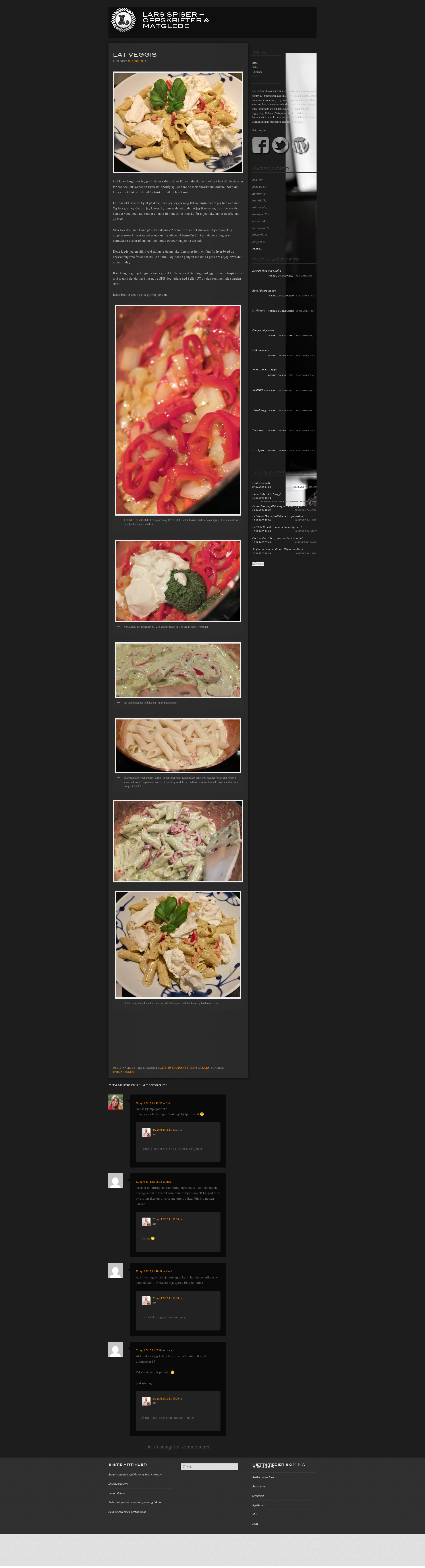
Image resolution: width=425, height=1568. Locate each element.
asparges (257, 214)
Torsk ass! (258, 430)
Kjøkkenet (258, 1505)
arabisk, (257, 200)
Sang (255, 1523)
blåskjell (257, 235)
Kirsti (169, 1271)
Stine (168, 1182)
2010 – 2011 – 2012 (264, 370)
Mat (254, 1514)
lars (205, 1067)
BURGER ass (260, 390)
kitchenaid (258, 310)
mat (194, 1067)
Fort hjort (258, 450)
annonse (257, 187)
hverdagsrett (179, 1067)
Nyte (168, 1103)
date (162, 1067)
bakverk (257, 221)
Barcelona (258, 228)
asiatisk (257, 207)
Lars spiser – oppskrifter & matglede (176, 20)
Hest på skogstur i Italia (266, 271)
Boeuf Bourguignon (264, 290)
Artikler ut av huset (263, 1477)
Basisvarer (258, 1486)
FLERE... (257, 248)
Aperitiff (257, 193)
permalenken (123, 1072)
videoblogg (259, 410)
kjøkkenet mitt (260, 350)
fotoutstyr (258, 1496)
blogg (255, 242)
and (254, 180)
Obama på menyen (263, 330)
